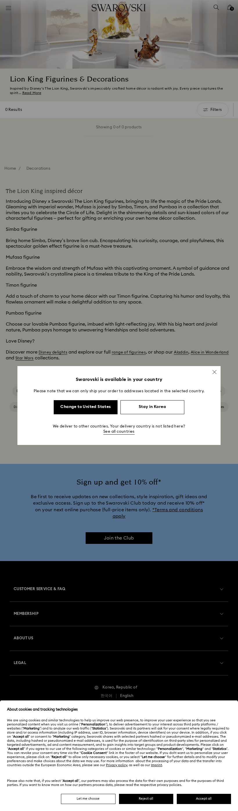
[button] (214, 372)
